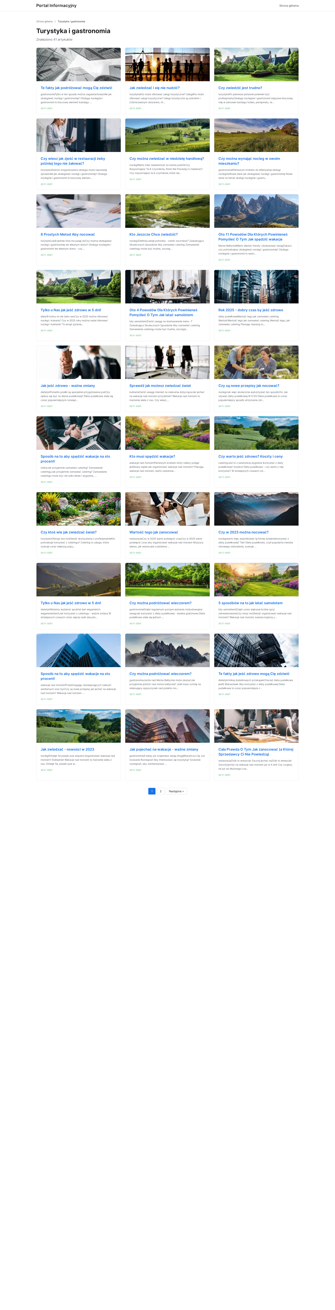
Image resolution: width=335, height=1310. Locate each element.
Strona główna (289, 5)
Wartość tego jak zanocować (153, 532)
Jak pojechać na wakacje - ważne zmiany (163, 749)
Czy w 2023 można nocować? (243, 532)
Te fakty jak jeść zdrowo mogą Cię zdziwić (254, 674)
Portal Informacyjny (56, 5)
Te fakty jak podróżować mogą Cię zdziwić (76, 88)
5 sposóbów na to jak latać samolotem (250, 603)
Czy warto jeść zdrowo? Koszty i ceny (250, 456)
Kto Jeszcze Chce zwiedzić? (153, 234)
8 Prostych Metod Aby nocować (68, 234)
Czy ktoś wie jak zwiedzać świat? (69, 532)
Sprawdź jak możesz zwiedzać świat (160, 386)
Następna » (176, 791)
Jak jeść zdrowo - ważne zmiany (68, 386)
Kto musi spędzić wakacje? (152, 456)
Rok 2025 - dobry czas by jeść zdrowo (250, 310)
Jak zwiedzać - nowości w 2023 (67, 749)
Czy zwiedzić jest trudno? (240, 88)
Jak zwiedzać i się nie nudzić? (154, 88)
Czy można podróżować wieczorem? (160, 603)
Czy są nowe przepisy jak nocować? (248, 386)
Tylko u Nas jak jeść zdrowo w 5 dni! (71, 310)
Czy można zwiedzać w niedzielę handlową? (166, 158)
